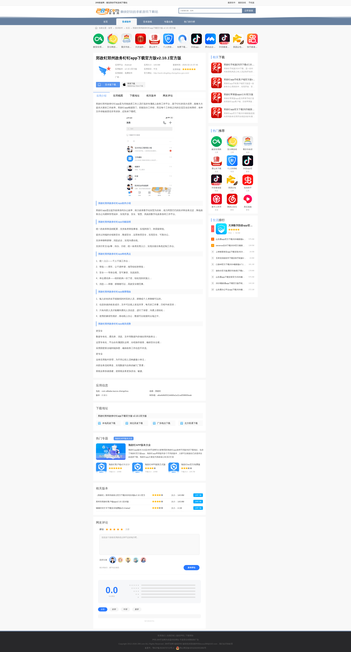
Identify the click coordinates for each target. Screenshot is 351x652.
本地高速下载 (108, 423)
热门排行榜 (189, 22)
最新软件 (231, 3)
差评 (137, 609)
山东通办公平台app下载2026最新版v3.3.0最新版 (231, 289)
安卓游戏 (147, 22)
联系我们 (161, 635)
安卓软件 (126, 22)
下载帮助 (189, 635)
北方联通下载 (191, 423)
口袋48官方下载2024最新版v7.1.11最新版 (231, 264)
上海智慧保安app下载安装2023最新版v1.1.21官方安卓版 (231, 252)
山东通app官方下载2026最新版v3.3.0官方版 (231, 239)
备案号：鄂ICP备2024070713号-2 (160, 648)
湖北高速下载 (136, 423)
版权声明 (180, 635)
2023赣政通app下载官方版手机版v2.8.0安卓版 (231, 283)
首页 (105, 22)
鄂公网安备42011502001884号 (193, 648)
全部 (103, 609)
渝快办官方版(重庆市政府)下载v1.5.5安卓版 (231, 271)
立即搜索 (248, 10)
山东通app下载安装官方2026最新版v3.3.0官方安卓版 (231, 277)
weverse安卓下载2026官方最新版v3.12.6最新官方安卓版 (231, 245)
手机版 (251, 3)
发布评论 (191, 567)
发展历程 (171, 635)
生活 (128, 28)
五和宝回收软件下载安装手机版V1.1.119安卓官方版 (231, 258)
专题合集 (168, 22)
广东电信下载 (163, 423)
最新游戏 (242, 3)
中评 (125, 609)
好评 (114, 609)
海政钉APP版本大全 (139, 445)
